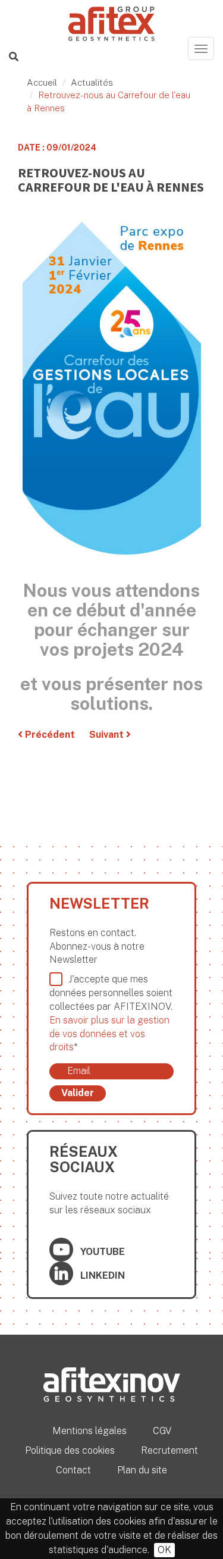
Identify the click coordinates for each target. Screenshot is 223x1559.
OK (164, 1549)
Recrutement (169, 1450)
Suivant (107, 734)
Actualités (92, 82)
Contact (73, 1470)
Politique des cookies (70, 1450)
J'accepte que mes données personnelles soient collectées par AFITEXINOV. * (110, 1013)
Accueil (42, 82)
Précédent (49, 734)
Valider (77, 1092)
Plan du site (142, 1470)
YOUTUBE (101, 1251)
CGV (162, 1430)
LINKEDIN (101, 1275)
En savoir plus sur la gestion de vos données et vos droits (109, 1034)
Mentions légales (89, 1430)
